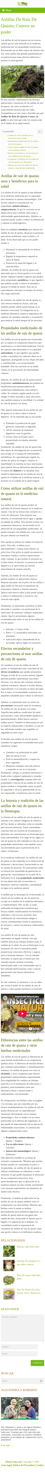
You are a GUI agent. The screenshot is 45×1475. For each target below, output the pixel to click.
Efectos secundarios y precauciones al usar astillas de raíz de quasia (23, 154)
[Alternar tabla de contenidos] (39, 132)
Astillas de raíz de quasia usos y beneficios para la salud (20, 136)
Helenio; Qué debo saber (28, 1246)
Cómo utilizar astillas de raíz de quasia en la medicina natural (23, 148)
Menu (8, 10)
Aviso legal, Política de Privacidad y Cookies (22, 1465)
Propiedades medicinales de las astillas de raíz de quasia (23, 142)
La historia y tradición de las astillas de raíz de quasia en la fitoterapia (23, 160)
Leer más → (7, 1445)
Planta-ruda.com (14, 1461)
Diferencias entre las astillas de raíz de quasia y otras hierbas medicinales (23, 166)
